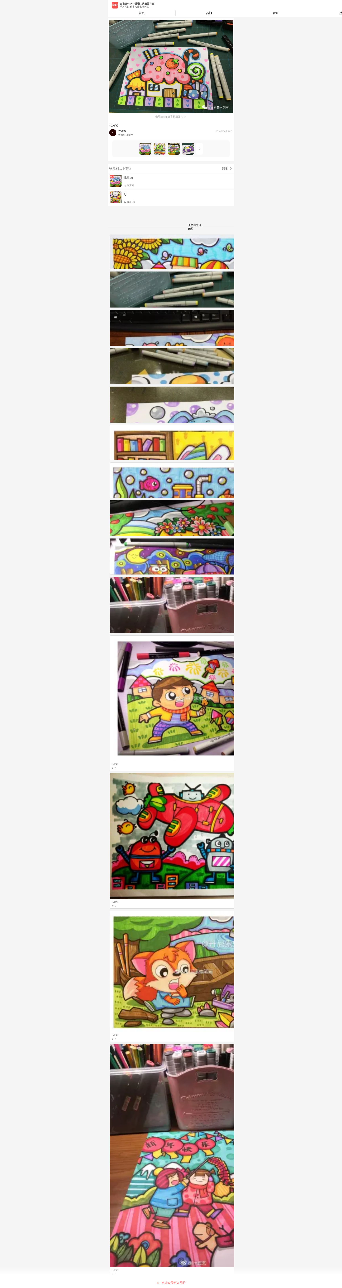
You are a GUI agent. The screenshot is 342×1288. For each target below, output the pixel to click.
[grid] (172, 761)
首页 (142, 13)
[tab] (209, 13)
